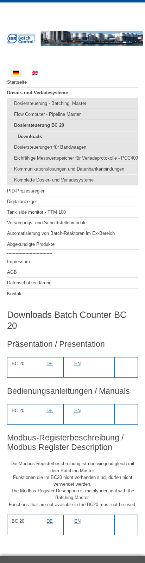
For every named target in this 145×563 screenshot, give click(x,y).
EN (77, 363)
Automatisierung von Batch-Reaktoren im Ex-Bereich (61, 233)
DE (49, 363)
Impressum (18, 261)
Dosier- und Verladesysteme (37, 92)
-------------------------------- (29, 253)
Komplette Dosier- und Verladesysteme (54, 180)
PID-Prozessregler (25, 191)
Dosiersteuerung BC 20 (39, 125)
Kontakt (15, 293)
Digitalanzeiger (22, 201)
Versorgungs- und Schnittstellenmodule (47, 222)
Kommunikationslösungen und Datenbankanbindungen (69, 169)
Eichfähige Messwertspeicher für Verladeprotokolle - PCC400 (76, 158)
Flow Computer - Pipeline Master (47, 114)
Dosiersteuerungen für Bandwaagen (50, 147)
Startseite (17, 82)
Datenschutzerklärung (29, 282)
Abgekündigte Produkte (31, 244)
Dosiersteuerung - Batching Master (50, 103)
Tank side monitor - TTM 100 (36, 212)
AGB (12, 272)
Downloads (30, 136)
